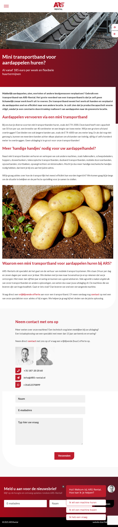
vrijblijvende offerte (29, 294)
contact (95, 294)
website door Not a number (104, 522)
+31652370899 (31, 384)
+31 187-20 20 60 (33, 370)
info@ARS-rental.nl (34, 377)
